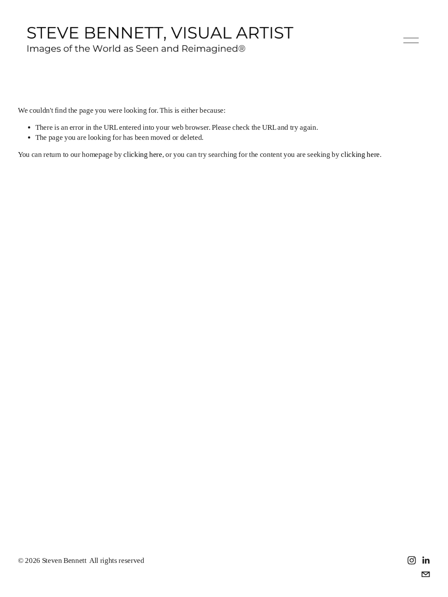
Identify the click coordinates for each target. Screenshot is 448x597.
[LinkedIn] (425, 560)
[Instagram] (411, 560)
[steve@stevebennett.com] (425, 574)
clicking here (142, 154)
